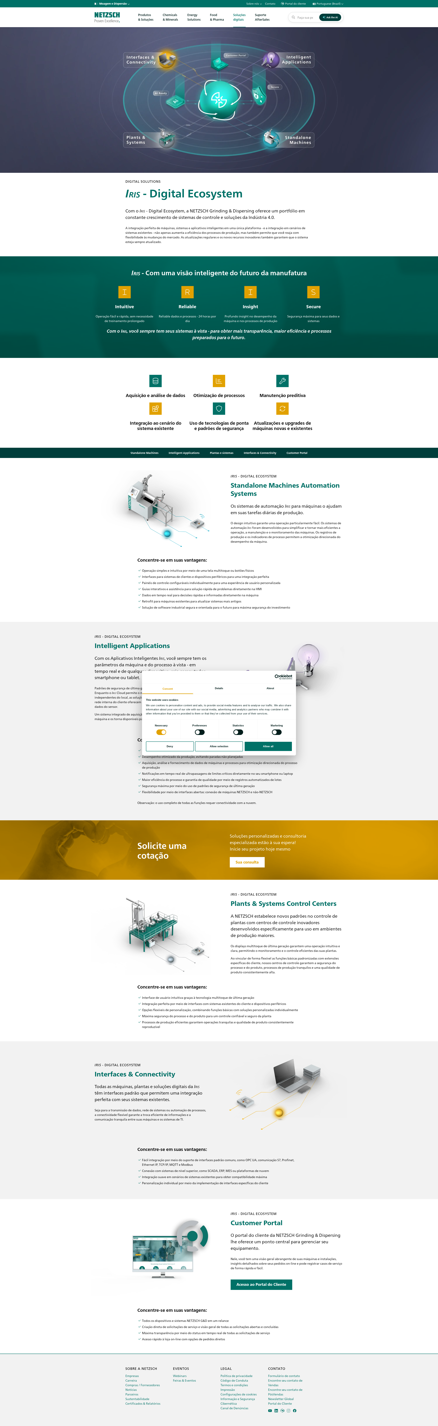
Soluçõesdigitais (239, 17)
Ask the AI (332, 17)
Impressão (228, 1389)
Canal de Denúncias (234, 1408)
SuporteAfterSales (262, 17)
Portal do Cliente (280, 1403)
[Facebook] (295, 1411)
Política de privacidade (237, 1376)
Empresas (132, 1376)
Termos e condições (234, 1385)
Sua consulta (247, 862)
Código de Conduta (234, 1380)
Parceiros (131, 1394)
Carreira (131, 1380)
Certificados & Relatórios (142, 1403)
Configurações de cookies (239, 1394)
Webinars (179, 1376)
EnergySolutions (194, 17)
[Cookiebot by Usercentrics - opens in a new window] (277, 677)
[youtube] (270, 1411)
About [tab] (270, 688)
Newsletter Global (281, 1399)
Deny (170, 746)
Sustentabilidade (137, 1399)
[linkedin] (276, 1411)
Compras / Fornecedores (142, 1385)
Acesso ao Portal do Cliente (261, 1284)
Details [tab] (219, 688)
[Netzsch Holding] (96, 4)
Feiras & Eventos (184, 1380)
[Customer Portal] (282, 1411)
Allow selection (219, 746)
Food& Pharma (217, 17)
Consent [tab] (168, 688)
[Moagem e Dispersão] (107, 17)
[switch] (200, 732)
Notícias (131, 1389)
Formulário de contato (284, 1376)
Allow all (268, 746)
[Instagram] (289, 1411)
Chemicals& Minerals (170, 17)
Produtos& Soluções (145, 17)
